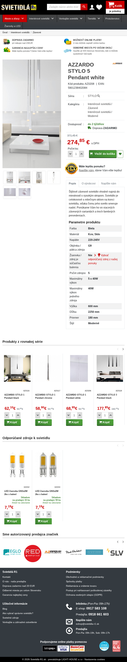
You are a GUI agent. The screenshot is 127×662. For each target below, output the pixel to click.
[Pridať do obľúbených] (120, 154)
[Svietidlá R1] (19, 7)
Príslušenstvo (112, 18)
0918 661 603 (92, 614)
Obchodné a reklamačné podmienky (85, 577)
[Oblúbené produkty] (99, 7)
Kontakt (6, 577)
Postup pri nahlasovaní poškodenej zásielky (89, 590)
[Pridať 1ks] (81, 154)
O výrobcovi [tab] (89, 183)
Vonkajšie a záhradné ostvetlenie (19, 622)
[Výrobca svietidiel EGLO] (12, 552)
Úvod (4, 32)
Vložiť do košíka (104, 153)
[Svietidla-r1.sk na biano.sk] (116, 646)
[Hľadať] (84, 7)
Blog (4, 608)
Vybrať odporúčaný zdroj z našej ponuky (103, 259)
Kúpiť (13, 422)
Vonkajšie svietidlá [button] (69, 18)
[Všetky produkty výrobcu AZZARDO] (118, 63)
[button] (118, 349)
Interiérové (99, 104)
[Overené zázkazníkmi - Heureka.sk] (104, 646)
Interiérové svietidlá (20, 32)
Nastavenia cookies (95, 659)
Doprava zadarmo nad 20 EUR (18, 586)
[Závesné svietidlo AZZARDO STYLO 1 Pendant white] (79, 374)
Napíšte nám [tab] (108, 183)
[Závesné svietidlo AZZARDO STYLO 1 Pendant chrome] (48, 374)
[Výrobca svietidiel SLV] (115, 552)
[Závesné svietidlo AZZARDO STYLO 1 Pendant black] (17, 374)
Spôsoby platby (74, 581)
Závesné (37, 32)
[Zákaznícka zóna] (92, 7)
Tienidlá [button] (92, 18)
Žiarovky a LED (12, 26)
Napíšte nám (86, 170)
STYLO (92, 96)
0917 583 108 (91, 608)
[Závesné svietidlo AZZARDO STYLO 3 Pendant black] (110, 374)
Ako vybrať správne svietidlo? (17, 613)
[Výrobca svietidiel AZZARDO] (53, 552)
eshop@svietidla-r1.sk (87, 624)
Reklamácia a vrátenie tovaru (81, 586)
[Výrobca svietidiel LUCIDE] (94, 552)
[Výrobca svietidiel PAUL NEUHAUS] (73, 552)
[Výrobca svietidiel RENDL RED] (32, 553)
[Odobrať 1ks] (70, 154)
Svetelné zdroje (10, 617)
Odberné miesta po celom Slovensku (21, 590)
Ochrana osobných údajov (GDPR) (84, 595)
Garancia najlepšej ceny (15, 595)
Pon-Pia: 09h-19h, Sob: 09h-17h (93, 632)
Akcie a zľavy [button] (12, 18)
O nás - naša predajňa (14, 581)
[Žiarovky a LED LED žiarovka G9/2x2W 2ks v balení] (17, 470)
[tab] (72, 183)
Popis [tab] (72, 183)
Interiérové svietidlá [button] (39, 18)
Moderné (93, 116)
